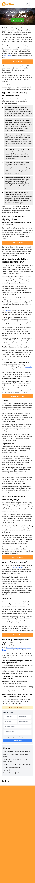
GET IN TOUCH (17, 20)
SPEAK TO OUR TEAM (17, 396)
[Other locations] (27, 4)
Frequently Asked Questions (12, 773)
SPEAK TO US (17, 635)
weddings (8, 310)
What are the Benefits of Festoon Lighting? (17, 764)
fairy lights (28, 367)
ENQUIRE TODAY (17, 557)
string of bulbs (18, 567)
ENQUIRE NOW (17, 243)
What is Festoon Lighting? (11, 767)
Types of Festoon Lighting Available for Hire (17, 751)
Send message (17, 741)
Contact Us (6, 770)
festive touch (7, 55)
